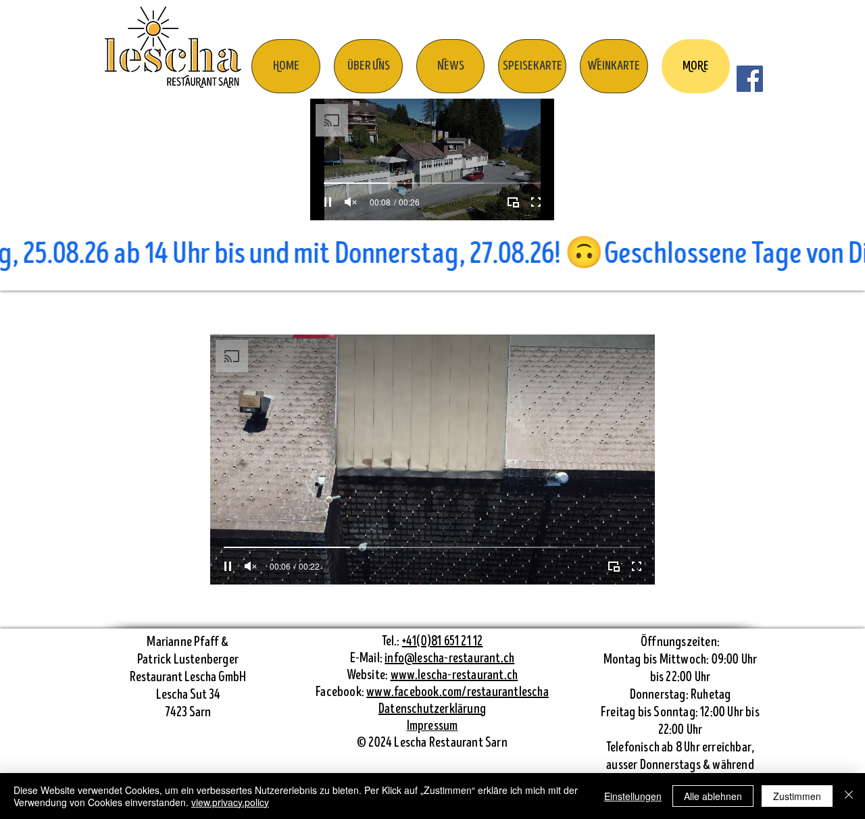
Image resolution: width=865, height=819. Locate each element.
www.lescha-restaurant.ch (454, 675)
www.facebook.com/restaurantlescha (457, 692)
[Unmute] (351, 202)
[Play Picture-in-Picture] (513, 202)
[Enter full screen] (536, 202)
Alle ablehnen (713, 796)
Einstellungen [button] (633, 796)
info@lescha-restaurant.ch (449, 658)
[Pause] (328, 202)
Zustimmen (797, 796)
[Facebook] (750, 79)
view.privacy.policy (230, 802)
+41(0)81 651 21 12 (442, 641)
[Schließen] (849, 796)
